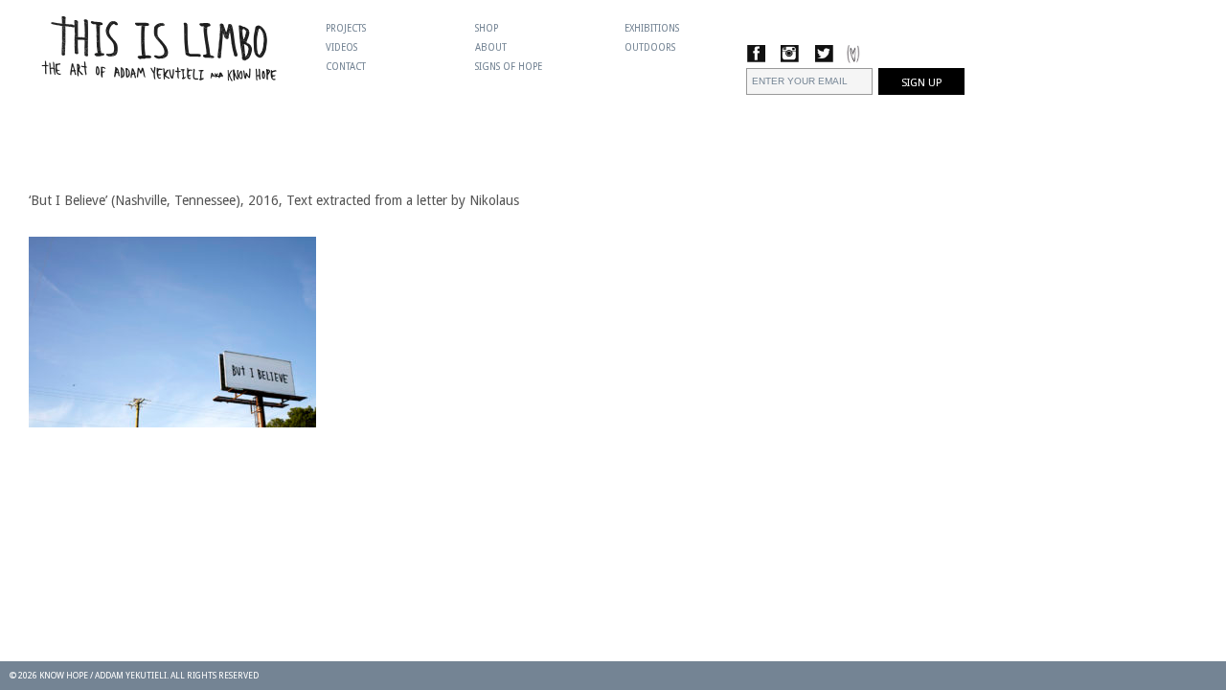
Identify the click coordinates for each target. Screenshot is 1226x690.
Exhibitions (651, 28)
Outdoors (649, 47)
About (491, 47)
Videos (341, 47)
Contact (346, 66)
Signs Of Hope (508, 66)
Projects (346, 28)
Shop (486, 28)
